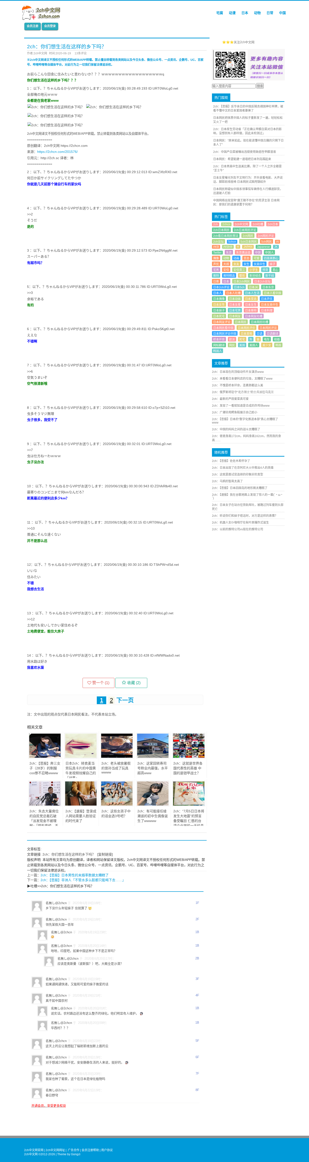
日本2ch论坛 (262, 281)
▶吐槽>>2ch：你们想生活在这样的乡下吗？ (60, 886)
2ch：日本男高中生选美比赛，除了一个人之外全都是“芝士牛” (247, 168)
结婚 (277, 339)
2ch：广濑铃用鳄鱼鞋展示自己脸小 (234, 412)
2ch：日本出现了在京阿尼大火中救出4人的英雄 (243, 467)
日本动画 (235, 299)
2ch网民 (248, 236)
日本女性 (219, 304)
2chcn (226, 224)
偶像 (216, 258)
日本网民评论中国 (224, 333)
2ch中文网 (241, 224)
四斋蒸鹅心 (271, 258)
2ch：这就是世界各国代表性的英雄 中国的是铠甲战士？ (188, 768)
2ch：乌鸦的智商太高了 (227, 481)
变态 (246, 258)
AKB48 (227, 246)
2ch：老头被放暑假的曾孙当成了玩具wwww (116, 767)
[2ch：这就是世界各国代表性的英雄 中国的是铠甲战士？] (188, 757)
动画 (236, 258)
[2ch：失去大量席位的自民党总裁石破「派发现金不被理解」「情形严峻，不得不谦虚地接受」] (44, 805)
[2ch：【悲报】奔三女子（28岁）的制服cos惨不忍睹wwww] (44, 757)
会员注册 (32, 26)
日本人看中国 (272, 293)
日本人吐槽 (233, 293)
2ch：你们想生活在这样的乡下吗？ (68, 854)
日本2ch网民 (241, 281)
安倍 (226, 270)
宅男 (216, 270)
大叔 (226, 264)
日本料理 (267, 310)
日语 (259, 333)
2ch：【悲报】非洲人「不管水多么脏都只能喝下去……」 (83, 880)
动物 (257, 13)
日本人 (217, 293)
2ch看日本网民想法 (225, 236)
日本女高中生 (269, 304)
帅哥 (265, 270)
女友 (236, 264)
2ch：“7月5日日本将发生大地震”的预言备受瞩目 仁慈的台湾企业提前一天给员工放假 (188, 820)
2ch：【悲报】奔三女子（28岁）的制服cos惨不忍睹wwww (44, 768)
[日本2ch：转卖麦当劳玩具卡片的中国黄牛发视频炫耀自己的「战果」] (80, 757)
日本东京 (268, 287)
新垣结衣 (255, 275)
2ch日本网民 (221, 230)
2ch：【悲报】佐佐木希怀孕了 (231, 461)
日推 (216, 281)
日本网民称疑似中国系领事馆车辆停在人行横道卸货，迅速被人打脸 (248, 191)
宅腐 (219, 13)
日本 (244, 13)
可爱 (257, 258)
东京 (229, 252)
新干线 (269, 275)
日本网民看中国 (223, 328)
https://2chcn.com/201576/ (57, 152)
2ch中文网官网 (33, 1150)
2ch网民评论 (266, 236)
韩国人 (217, 351)
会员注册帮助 (90, 1150)
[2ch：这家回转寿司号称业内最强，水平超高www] (152, 757)
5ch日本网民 (248, 241)
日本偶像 (219, 299)
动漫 (232, 13)
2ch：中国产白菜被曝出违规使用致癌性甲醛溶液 (244, 152)
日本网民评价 (246, 328)
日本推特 (251, 310)
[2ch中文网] (42, 19)
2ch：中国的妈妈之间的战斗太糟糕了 (236, 429)
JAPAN (248, 246)
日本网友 (235, 316)
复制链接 (105, 854)
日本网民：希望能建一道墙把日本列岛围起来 (242, 159)
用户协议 (107, 1150)
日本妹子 (219, 310)
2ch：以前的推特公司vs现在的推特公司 (237, 529)
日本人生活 (252, 293)
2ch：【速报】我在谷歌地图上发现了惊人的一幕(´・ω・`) (247, 496)
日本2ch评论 (221, 287)
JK (276, 246)
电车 (267, 339)
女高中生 (259, 264)
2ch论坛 (218, 241)
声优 (216, 264)
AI (277, 241)
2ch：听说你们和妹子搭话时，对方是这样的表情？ (245, 515)
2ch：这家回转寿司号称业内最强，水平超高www (152, 768)
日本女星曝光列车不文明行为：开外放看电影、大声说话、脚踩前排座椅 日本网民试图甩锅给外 (248, 180)
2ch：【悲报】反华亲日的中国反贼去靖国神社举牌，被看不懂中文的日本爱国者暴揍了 (248, 108)
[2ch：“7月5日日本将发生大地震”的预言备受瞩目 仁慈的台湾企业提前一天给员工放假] (188, 805)
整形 (242, 275)
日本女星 (235, 304)
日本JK (253, 287)
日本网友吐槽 (253, 316)
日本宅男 (235, 310)
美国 (242, 345)
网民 (232, 345)
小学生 (253, 270)
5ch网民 (266, 241)
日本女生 (251, 304)
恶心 (275, 270)
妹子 (272, 264)
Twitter (217, 252)
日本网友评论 (222, 322)
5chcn (232, 241)
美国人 (253, 345)
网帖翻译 (219, 345)
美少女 (266, 345)
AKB (216, 246)
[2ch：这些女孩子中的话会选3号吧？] (116, 805)
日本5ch (239, 287)
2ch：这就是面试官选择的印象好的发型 (237, 474)
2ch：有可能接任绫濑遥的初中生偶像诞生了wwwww (152, 816)
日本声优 (267, 299)
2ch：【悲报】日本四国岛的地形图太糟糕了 (239, 488)
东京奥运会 (243, 252)
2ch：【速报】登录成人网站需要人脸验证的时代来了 (80, 816)
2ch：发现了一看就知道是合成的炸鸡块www (241, 405)
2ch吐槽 (258, 224)
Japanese (263, 246)
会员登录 (50, 26)
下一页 (125, 700)
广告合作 (73, 1150)
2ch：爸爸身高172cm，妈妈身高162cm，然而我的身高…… (246, 438)
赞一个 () (100, 683)
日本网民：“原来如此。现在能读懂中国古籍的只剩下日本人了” (248, 142)
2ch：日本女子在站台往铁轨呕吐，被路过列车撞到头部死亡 (247, 507)
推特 (216, 275)
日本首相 (246, 333)
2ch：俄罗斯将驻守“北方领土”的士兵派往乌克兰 (243, 392)
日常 (270, 13)
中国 (282, 13)
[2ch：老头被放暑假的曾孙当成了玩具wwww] (116, 757)
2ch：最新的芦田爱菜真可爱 (230, 399)
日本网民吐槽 (259, 322)
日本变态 (251, 299)
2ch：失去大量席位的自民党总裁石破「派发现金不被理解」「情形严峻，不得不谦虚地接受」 (44, 820)
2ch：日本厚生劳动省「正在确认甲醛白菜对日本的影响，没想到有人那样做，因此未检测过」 (247, 131)
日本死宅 (219, 316)
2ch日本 (272, 224)
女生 (246, 264)
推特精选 (229, 275)
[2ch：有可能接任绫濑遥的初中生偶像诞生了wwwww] (152, 805)
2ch (215, 224)
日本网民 (240, 322)
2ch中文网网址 (55, 1150)
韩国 (278, 345)
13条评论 (81, 53)
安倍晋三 (239, 270)
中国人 (269, 252)
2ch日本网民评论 (245, 230)
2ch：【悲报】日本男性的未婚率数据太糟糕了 (75, 875)
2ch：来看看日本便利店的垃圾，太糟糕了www (242, 378)
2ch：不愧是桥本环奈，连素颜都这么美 (237, 385)
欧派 (232, 339)
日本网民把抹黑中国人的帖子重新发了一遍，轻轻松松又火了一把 (248, 120)
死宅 (242, 339)
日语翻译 (272, 333)
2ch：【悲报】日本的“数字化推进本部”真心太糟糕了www (245, 421)
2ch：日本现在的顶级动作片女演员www (238, 372)
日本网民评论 (268, 328)
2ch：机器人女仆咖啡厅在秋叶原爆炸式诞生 (240, 522)
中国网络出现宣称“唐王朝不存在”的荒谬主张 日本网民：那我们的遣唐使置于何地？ (246, 202)
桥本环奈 (219, 339)
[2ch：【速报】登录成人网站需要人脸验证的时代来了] (80, 805)
